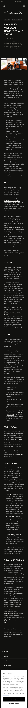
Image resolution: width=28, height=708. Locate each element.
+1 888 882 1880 (18, 1)
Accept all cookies (14, 699)
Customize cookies (14, 703)
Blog (4, 12)
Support (25, 1)
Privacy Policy (6, 695)
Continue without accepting (20, 672)
